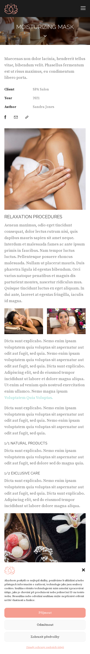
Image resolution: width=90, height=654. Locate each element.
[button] (83, 570)
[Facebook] (5, 117)
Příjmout (45, 613)
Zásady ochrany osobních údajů (45, 647)
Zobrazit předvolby (45, 637)
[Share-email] (16, 117)
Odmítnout (45, 625)
